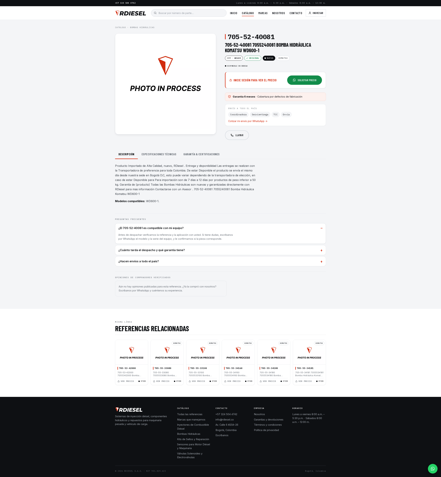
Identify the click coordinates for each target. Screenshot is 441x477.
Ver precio (127, 381)
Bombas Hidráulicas (142, 27)
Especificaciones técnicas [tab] (159, 154)
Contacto (296, 13)
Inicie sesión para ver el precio (255, 80)
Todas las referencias (189, 414)
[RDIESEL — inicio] (130, 13)
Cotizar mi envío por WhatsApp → (248, 121)
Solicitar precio (307, 80)
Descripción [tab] (126, 154)
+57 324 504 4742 (125, 3)
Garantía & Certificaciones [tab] (201, 154)
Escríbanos (222, 435)
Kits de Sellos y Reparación (193, 439)
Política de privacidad (266, 430)
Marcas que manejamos (191, 419)
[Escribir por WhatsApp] (433, 469)
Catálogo (248, 13)
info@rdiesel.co (225, 419)
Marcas (263, 13)
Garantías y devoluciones (268, 419)
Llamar (239, 135)
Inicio (233, 13)
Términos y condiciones (268, 424)
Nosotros (278, 13)
